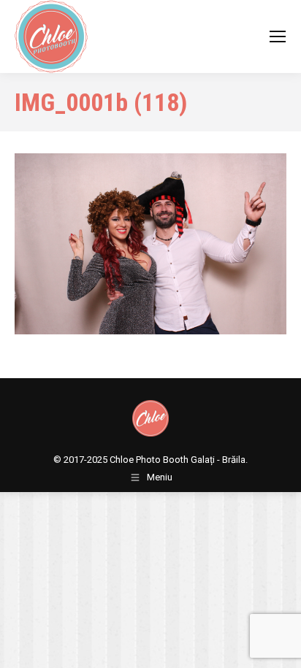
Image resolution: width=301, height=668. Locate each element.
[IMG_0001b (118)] (150, 243)
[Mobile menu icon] (277, 36)
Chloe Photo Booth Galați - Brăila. (179, 459)
